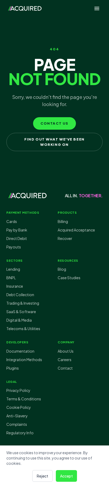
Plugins (12, 368)
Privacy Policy (18, 390)
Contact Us (54, 123)
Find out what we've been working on (54, 142)
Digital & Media (19, 320)
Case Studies (69, 277)
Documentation (20, 351)
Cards (11, 221)
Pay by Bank (16, 229)
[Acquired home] (24, 8)
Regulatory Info (20, 432)
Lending (13, 269)
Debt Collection (20, 294)
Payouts (13, 246)
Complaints (16, 424)
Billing (63, 221)
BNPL (11, 277)
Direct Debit (16, 238)
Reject (42, 476)
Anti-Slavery (17, 415)
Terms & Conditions (23, 398)
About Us (66, 351)
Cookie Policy (18, 407)
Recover (65, 238)
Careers (64, 359)
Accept (66, 476)
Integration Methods (24, 359)
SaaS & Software (21, 311)
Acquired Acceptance (76, 229)
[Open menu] (97, 8)
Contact (65, 368)
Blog (62, 269)
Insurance (14, 286)
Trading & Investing (22, 303)
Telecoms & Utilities (23, 328)
